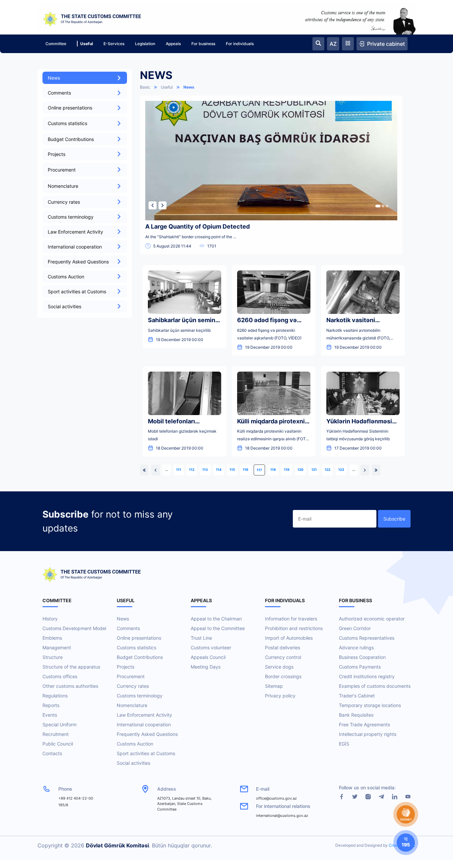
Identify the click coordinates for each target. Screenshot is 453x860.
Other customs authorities (70, 686)
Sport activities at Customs (77, 291)
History (50, 618)
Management (56, 647)
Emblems (52, 638)
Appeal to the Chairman (216, 618)
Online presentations (70, 107)
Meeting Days (206, 667)
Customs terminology (71, 217)
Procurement (131, 676)
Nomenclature (132, 705)
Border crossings (283, 676)
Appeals (173, 43)
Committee (55, 43)
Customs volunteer (211, 647)
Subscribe (394, 519)
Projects (56, 154)
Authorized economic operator (372, 618)
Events (49, 715)
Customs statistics (136, 647)
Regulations (55, 695)
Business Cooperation (362, 657)
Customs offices (59, 676)
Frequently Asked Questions (78, 261)
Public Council (57, 744)
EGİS (344, 744)
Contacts (52, 753)
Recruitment (55, 734)
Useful (86, 43)
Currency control (283, 657)
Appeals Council (208, 657)
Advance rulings (356, 647)
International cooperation (75, 247)
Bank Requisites (356, 715)
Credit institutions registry (367, 676)
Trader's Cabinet (357, 695)
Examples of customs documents (375, 686)
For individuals (240, 43)
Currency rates (64, 202)
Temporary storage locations (370, 705)
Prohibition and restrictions (294, 628)
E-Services (113, 43)
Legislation (145, 43)
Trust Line (201, 638)
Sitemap (274, 686)
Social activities (64, 306)
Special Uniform (59, 724)
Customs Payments (360, 667)
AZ (333, 43)
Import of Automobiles (289, 638)
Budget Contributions (71, 139)
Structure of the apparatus (71, 667)
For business (203, 43)
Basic (145, 87)
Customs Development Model (74, 628)
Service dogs (279, 667)
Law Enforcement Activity (75, 232)
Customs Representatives (366, 638)
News (54, 78)
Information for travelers (291, 618)
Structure (52, 657)
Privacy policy (280, 695)
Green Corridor (355, 628)
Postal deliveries (282, 647)
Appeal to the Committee (218, 628)
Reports (50, 705)
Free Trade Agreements (364, 724)
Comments (59, 93)
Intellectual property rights (367, 734)
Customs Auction (66, 276)
